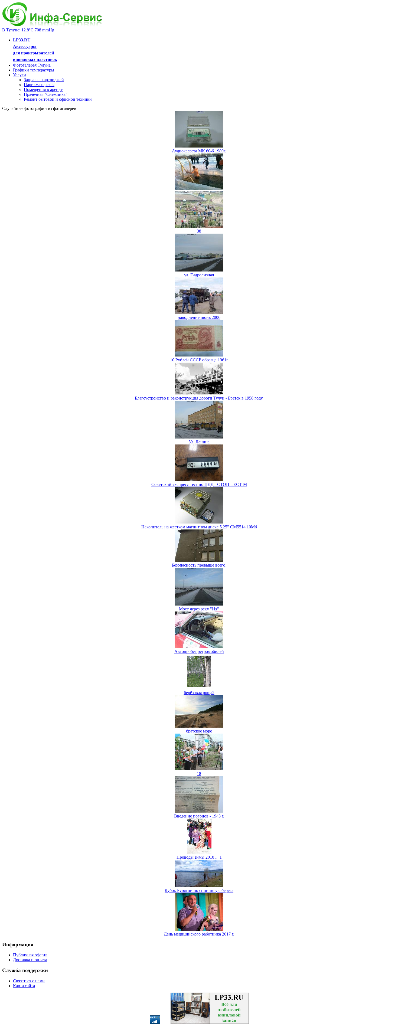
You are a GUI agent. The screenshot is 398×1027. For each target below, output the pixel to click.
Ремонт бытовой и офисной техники (58, 99)
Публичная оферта (30, 955)
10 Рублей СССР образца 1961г (199, 360)
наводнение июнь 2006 (199, 317)
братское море (199, 731)
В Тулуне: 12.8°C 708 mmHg (28, 30)
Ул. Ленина (199, 442)
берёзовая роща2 (199, 692)
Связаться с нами (29, 981)
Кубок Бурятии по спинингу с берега (199, 890)
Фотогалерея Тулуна (32, 65)
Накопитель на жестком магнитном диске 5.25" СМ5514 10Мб (199, 527)
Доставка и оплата (30, 959)
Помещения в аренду (43, 89)
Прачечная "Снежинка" (45, 94)
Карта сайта (24, 985)
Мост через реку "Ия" (199, 609)
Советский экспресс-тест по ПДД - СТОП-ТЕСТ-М (199, 484)
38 (199, 231)
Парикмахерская (39, 84)
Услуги (19, 75)
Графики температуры (33, 70)
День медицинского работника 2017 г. (199, 934)
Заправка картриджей (44, 79)
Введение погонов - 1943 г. (199, 816)
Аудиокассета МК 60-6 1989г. (199, 151)
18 (199, 773)
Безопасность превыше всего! (199, 565)
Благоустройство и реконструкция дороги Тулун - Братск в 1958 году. (199, 398)
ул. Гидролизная (199, 275)
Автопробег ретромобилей (199, 651)
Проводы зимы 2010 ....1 (199, 857)
